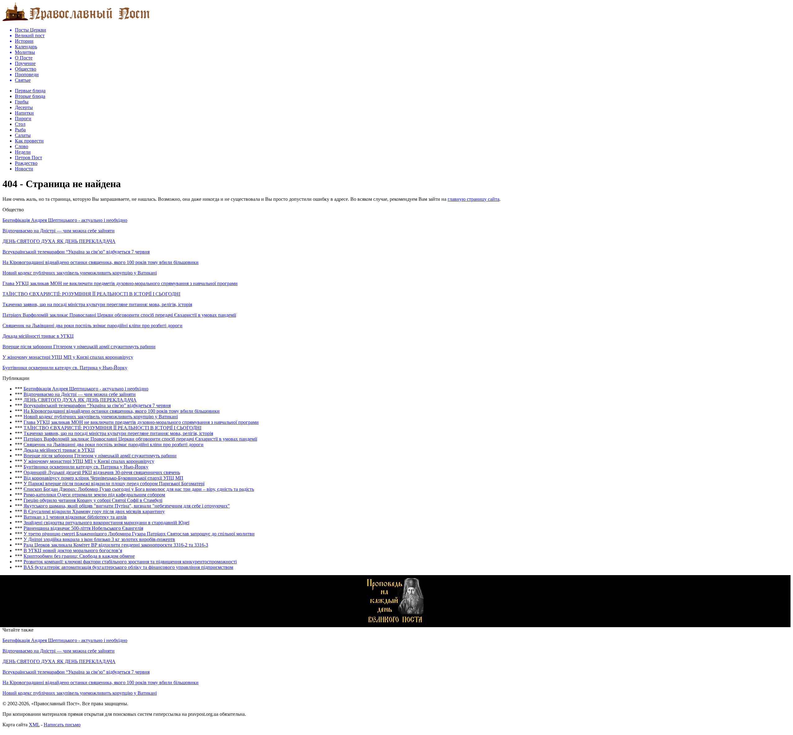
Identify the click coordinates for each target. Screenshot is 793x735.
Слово (21, 146)
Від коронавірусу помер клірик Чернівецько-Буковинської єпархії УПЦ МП (103, 478)
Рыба (20, 129)
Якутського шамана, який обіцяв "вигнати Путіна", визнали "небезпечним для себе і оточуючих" (127, 505)
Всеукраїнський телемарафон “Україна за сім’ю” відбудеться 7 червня (76, 251)
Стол (20, 124)
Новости (24, 168)
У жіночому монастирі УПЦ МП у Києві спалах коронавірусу (67, 357)
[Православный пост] (76, 20)
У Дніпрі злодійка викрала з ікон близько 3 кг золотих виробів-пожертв (99, 539)
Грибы (21, 101)
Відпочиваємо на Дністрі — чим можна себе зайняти (58, 230)
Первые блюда (30, 90)
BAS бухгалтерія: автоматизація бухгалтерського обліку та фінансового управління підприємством (128, 567)
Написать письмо (62, 724)
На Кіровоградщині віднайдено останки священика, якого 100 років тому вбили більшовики (100, 262)
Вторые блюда (30, 96)
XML (34, 724)
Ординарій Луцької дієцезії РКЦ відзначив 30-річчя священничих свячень (102, 472)
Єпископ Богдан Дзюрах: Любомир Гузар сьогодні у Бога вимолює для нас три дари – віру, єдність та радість (139, 489)
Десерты (24, 107)
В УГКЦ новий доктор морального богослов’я (73, 550)
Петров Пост (28, 157)
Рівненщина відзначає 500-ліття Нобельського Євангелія (83, 528)
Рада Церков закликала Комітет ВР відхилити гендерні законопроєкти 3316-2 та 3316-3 (116, 545)
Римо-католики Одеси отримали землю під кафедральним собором (94, 494)
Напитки (24, 113)
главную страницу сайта (473, 199)
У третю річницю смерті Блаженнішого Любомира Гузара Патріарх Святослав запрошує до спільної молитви (139, 533)
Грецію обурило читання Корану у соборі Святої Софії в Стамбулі (93, 500)
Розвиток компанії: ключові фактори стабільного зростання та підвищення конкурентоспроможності (130, 561)
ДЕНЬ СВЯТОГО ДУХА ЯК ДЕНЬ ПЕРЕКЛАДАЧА (59, 241)
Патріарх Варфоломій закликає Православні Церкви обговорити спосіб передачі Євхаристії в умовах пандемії (119, 315)
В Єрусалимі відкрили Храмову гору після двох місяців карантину (94, 511)
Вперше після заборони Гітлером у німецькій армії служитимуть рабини (79, 346)
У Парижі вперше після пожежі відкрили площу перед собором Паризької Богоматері (114, 483)
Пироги (23, 118)
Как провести (29, 140)
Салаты (23, 135)
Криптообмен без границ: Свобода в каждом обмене (79, 556)
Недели (23, 152)
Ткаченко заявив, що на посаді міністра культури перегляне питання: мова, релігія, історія (97, 304)
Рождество (26, 163)
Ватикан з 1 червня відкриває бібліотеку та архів (75, 517)
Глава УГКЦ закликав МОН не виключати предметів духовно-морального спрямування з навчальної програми (120, 283)
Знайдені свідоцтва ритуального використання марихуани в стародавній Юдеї (106, 522)
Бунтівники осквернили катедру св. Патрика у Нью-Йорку (64, 367)
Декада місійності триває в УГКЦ (38, 336)
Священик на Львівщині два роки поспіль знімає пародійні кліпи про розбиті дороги (92, 325)
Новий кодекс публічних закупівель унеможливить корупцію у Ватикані (79, 272)
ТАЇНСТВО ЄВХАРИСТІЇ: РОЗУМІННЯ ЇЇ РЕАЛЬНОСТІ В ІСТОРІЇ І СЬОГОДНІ (91, 294)
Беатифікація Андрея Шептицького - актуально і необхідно (64, 220)
